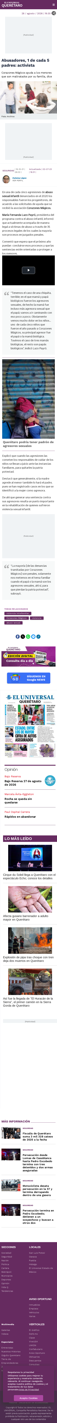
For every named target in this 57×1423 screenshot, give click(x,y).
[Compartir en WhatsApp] (28, 636)
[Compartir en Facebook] (18, 637)
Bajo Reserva (13, 776)
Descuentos (35, 1360)
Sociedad (6, 1253)
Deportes (6, 1279)
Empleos (33, 1308)
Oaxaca (33, 1256)
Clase (32, 1338)
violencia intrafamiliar (18, 613)
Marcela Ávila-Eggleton (19, 794)
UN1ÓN (32, 1345)
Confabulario (35, 1349)
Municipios (7, 1276)
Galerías (5, 1330)
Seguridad (8, 170)
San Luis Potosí (37, 1253)
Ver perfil (17, 180)
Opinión (11, 769)
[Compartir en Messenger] (33, 636)
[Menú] (53, 4)
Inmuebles (34, 1305)
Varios (32, 1316)
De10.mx (33, 1334)
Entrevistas (7, 1348)
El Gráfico (34, 1330)
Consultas (34, 1364)
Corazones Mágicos (17, 618)
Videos (4, 1334)
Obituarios (34, 1357)
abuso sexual (13, 623)
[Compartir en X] (23, 636)
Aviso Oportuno (37, 1353)
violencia (36, 618)
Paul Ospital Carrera (17, 811)
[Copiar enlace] (38, 637)
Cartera (5, 1268)
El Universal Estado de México (41, 1270)
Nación (5, 1260)
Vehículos (34, 1312)
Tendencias (7, 1291)
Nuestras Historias (11, 1351)
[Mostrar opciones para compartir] (54, 13)
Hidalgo (33, 1264)
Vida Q (4, 1287)
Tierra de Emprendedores (9, 1361)
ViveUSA (33, 1341)
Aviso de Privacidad (29, 1389)
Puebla (32, 1260)
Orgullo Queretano (10, 1355)
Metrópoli (6, 1272)
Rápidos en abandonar (20, 816)
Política (5, 1264)
